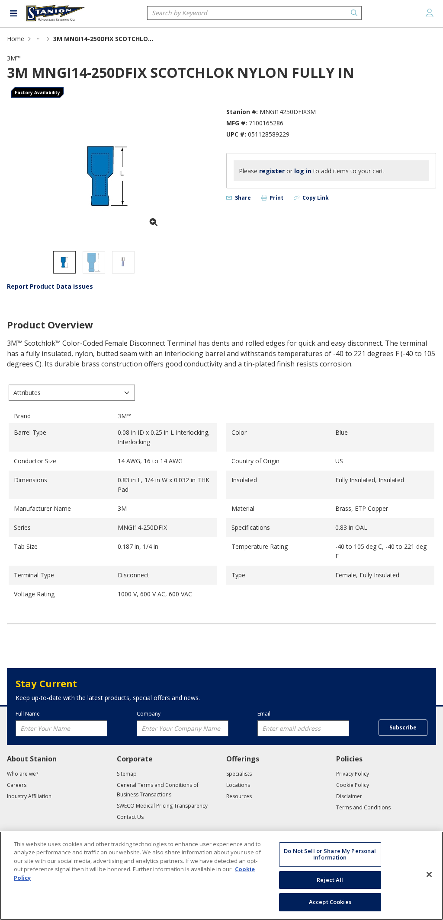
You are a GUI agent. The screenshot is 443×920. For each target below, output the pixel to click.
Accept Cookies (330, 902)
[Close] (429, 874)
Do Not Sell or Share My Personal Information (330, 854)
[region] (221, 875)
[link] (39, 38)
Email (263, 714)
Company (149, 714)
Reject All (330, 880)
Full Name (28, 714)
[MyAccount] (429, 12)
